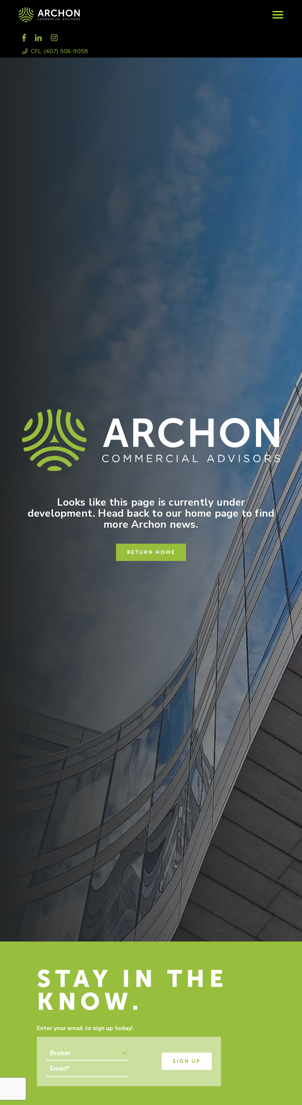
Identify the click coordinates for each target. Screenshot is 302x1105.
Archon (117, 14)
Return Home (151, 552)
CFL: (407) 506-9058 (59, 51)
